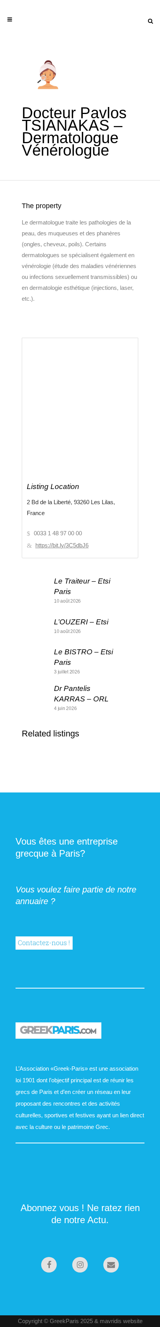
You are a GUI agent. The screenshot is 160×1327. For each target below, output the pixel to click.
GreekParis (64, 1321)
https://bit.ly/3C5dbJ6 (62, 545)
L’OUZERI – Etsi (81, 622)
